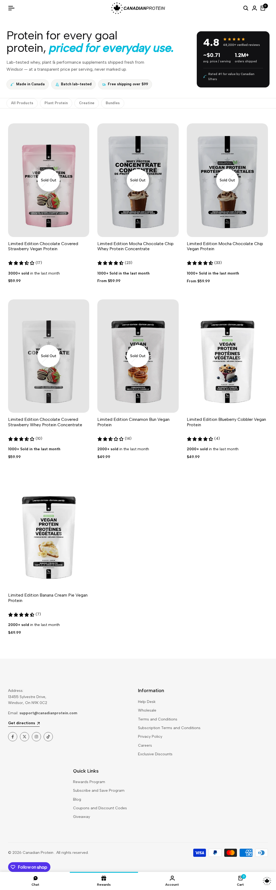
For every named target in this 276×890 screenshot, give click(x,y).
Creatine (86, 103)
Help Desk (147, 701)
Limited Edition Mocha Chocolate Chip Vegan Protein (225, 246)
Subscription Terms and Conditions (169, 728)
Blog (77, 799)
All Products (22, 103)
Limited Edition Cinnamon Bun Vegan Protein (133, 422)
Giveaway (81, 816)
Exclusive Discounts (155, 754)
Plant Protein (56, 103)
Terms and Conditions (157, 719)
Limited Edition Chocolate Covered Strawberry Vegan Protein (43, 246)
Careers (145, 745)
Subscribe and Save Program (99, 790)
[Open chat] (267, 881)
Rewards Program (89, 782)
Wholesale (147, 710)
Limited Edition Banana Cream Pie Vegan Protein (48, 598)
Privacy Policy (150, 736)
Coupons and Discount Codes (100, 808)
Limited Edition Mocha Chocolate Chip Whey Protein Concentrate (135, 246)
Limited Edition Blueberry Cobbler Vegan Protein (226, 422)
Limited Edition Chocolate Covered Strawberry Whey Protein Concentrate (45, 422)
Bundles (113, 103)
